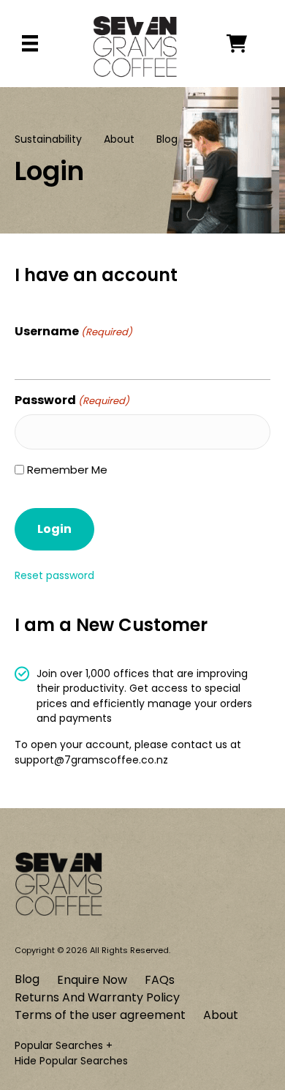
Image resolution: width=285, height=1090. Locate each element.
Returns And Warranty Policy (97, 997)
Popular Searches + (64, 1045)
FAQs (160, 979)
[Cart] (248, 44)
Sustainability (48, 139)
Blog (167, 139)
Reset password (54, 575)
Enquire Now (92, 979)
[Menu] (30, 43)
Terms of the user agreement (100, 1015)
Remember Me (67, 469)
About (119, 139)
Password (72, 400)
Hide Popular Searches (71, 1060)
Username (73, 331)
